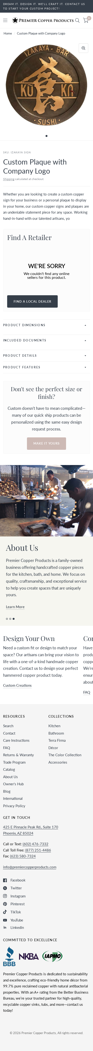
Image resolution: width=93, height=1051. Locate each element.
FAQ (6, 754)
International (13, 805)
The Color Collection (64, 762)
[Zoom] (83, 48)
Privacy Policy (14, 812)
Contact (9, 740)
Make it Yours (46, 443)
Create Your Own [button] (19, 613)
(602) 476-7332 (35, 851)
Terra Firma (57, 747)
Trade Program (14, 769)
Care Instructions (16, 747)
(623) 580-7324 (23, 863)
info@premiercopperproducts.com (29, 873)
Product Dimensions (24, 325)
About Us (10, 783)
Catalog (9, 776)
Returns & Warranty (18, 762)
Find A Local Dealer (33, 301)
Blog (6, 798)
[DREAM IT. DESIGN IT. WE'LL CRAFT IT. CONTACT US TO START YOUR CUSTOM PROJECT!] (46, 6)
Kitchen (54, 733)
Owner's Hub (13, 791)
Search (8, 733)
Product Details (20, 355)
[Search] (77, 20)
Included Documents (25, 340)
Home (8, 33)
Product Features (22, 367)
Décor (53, 754)
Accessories (57, 769)
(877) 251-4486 (38, 857)
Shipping (8, 179)
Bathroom (56, 740)
